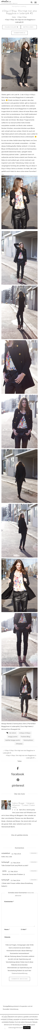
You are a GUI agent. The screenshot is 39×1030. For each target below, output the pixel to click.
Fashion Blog (25, 736)
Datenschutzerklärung (15, 1027)
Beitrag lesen (28, 27)
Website (7, 937)
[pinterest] (17, 810)
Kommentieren (19, 32)
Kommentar (9, 901)
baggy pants (12, 736)
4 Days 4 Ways (22, 17)
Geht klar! (27, 1027)
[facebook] (12, 810)
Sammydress (28, 740)
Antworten (33, 853)
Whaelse (19, 744)
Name (7, 929)
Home (14, 17)
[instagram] (14, 810)
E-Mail (24, 929)
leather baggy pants (12, 740)
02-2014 (12, 733)
